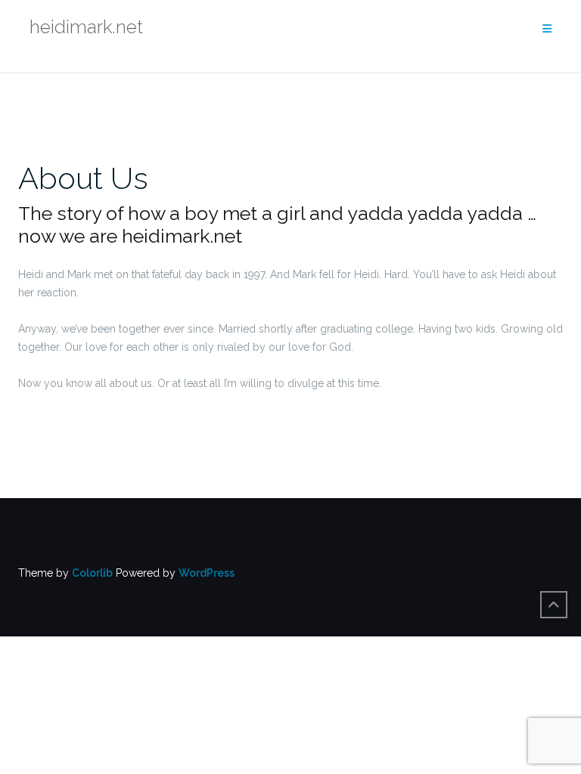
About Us (83, 178)
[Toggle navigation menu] (547, 29)
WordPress (207, 573)
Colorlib (92, 573)
